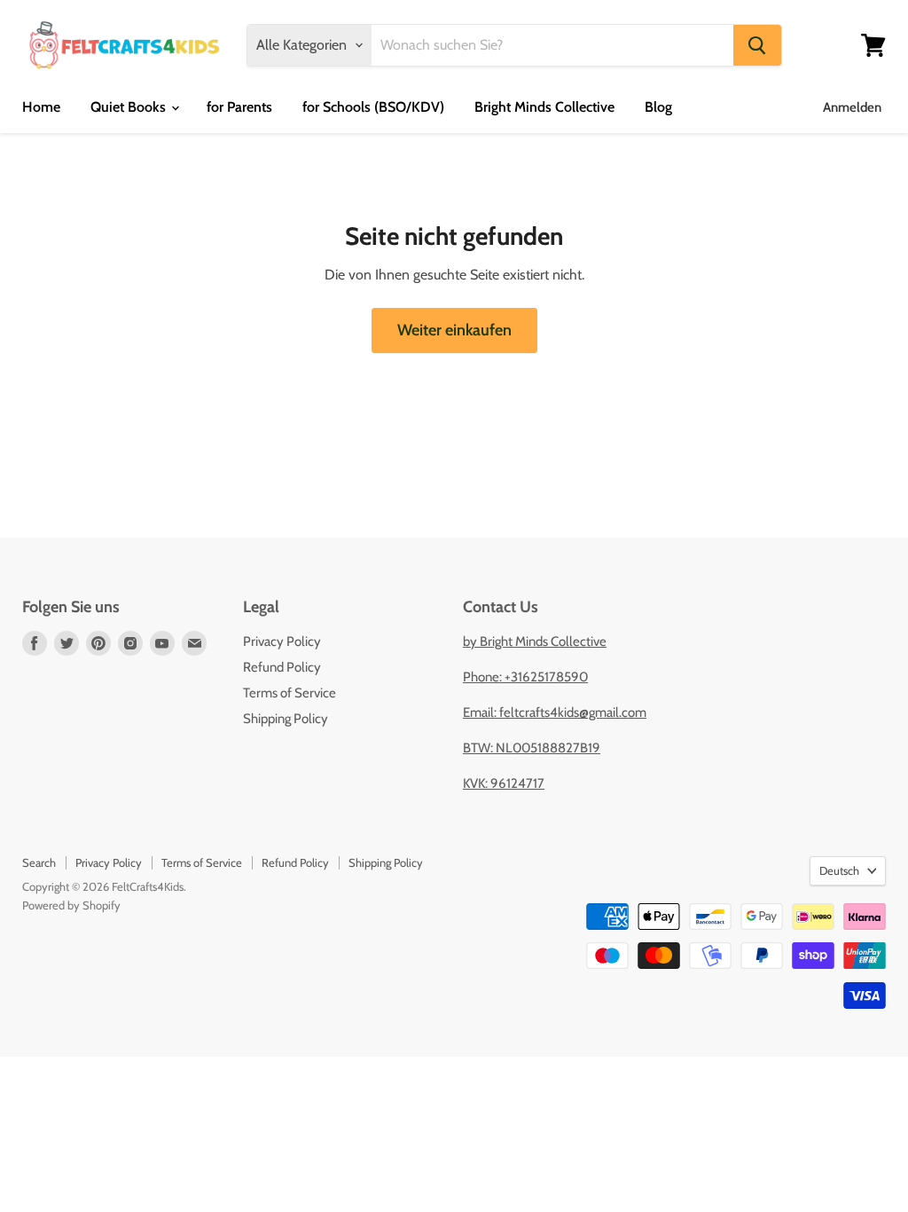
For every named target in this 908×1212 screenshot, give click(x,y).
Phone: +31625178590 (525, 677)
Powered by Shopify (71, 905)
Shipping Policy (285, 719)
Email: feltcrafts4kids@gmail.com (554, 712)
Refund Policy (282, 667)
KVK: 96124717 (503, 783)
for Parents (239, 106)
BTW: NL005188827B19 (531, 748)
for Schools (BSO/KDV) (373, 106)
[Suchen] (757, 45)
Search (39, 862)
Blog (658, 106)
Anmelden (852, 107)
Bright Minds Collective (544, 106)
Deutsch (839, 870)
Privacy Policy (282, 641)
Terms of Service (289, 693)
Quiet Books (129, 106)
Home (41, 106)
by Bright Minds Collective (535, 641)
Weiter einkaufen (454, 330)
